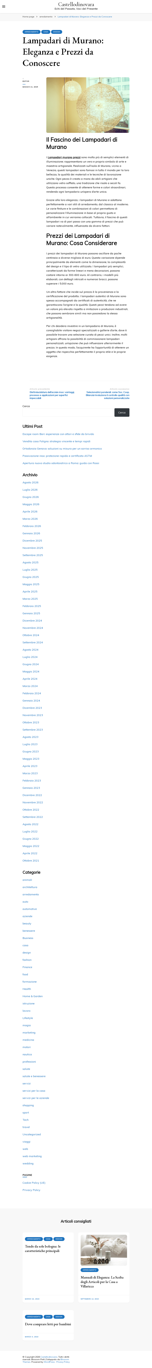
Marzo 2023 (30, 773)
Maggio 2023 (31, 758)
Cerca (26, 406)
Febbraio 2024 (32, 693)
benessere (29, 930)
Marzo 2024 (30, 686)
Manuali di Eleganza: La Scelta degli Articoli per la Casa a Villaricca (102, 1281)
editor (26, 81)
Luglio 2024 (30, 657)
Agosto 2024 (30, 649)
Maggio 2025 (31, 584)
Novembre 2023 (33, 715)
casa (45, 32)
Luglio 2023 (30, 744)
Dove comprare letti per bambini (48, 1324)
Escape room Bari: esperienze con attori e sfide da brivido (58, 434)
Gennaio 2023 (31, 788)
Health (27, 989)
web (25, 1149)
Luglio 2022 (30, 831)
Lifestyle (28, 1018)
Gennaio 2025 (31, 613)
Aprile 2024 (30, 678)
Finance (27, 967)
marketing (29, 1032)
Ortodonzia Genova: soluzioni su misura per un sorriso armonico (62, 448)
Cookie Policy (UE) (34, 1182)
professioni (29, 1061)
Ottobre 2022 (31, 809)
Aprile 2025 (30, 591)
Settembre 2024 (33, 642)
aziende (27, 916)
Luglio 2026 (30, 489)
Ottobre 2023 (31, 722)
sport (26, 1112)
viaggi (26, 1141)
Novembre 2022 (33, 802)
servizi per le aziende (36, 1098)
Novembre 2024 (33, 628)
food (25, 974)
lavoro (26, 1010)
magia (27, 1025)
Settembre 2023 (33, 729)
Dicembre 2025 (32, 540)
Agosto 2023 (30, 737)
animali (27, 880)
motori (27, 1047)
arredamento (31, 32)
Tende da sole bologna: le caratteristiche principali (43, 1248)
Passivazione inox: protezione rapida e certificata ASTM (57, 456)
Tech (25, 1119)
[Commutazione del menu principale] (3, 6)
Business (28, 938)
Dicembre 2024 (32, 620)
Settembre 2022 (33, 817)
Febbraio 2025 (32, 606)
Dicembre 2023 (32, 708)
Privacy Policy (31, 1190)
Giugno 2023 (31, 751)
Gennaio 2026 (31, 533)
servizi (27, 1083)
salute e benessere (34, 1076)
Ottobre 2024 (31, 635)
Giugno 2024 (31, 664)
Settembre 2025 (33, 555)
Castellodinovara (76, 4)
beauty (27, 923)
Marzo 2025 (30, 598)
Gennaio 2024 (31, 700)
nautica (27, 1054)
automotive (30, 909)
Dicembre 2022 (32, 795)
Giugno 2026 (31, 497)
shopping (28, 1105)
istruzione (29, 1003)
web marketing (32, 1156)
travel (26, 1127)
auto (25, 901)
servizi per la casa (34, 1090)
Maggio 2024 (31, 671)
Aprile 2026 (30, 511)
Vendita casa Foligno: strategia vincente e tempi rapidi (56, 441)
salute (26, 1069)
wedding (28, 1163)
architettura (30, 887)
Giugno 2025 (31, 577)
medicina (28, 1040)
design (56, 32)
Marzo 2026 (30, 518)
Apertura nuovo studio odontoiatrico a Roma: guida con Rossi (61, 463)
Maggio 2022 (31, 846)
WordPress (49, 1362)
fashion (27, 960)
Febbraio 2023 (32, 780)
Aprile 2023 (30, 766)
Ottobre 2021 (31, 860)
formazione (30, 981)
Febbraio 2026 (32, 526)
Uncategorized (32, 1134)
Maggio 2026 (31, 504)
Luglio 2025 (30, 569)
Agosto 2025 (30, 562)
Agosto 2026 (30, 482)
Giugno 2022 (31, 838)
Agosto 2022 (30, 824)
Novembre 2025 (33, 548)
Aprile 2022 (30, 853)
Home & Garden (33, 996)
